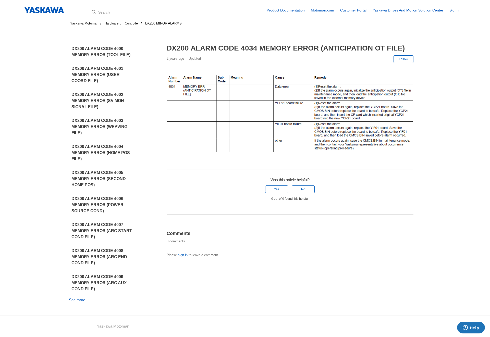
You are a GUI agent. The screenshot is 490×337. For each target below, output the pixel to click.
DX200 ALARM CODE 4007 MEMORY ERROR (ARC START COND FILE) (101, 230)
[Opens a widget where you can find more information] (471, 328)
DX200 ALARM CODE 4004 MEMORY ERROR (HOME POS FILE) (100, 152)
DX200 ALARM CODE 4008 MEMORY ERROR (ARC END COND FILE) (99, 256)
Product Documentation (286, 10)
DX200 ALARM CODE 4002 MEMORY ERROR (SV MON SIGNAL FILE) (97, 100)
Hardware (111, 23)
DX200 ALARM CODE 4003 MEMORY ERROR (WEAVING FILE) (99, 126)
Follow (403, 59)
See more (77, 300)
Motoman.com (322, 10)
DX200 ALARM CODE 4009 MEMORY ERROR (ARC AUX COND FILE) (99, 282)
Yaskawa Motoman (84, 23)
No (303, 189)
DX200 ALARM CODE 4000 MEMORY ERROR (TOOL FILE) (100, 51)
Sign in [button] (454, 10)
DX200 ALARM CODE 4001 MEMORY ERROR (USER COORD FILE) (97, 74)
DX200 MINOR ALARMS (163, 23)
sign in (183, 255)
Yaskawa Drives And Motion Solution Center (408, 10)
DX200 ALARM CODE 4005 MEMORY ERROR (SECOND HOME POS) (98, 178)
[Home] (44, 10)
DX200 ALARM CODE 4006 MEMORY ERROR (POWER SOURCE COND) (97, 204)
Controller (132, 23)
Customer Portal (353, 10)
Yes (276, 189)
